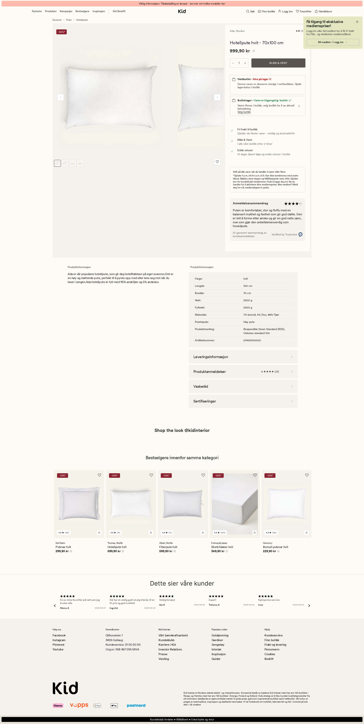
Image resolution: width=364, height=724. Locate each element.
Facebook (59, 635)
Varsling (163, 659)
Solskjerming (220, 635)
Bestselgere (82, 11)
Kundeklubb (166, 640)
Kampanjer (66, 11)
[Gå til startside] (182, 11)
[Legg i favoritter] (217, 161)
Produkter (51, 11)
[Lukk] (357, 22)
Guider (216, 659)
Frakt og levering (275, 644)
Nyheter (37, 11)
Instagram (59, 640)
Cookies (269, 654)
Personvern (271, 649)
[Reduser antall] (233, 63)
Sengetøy (218, 644)
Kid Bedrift (119, 11)
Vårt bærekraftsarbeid (172, 635)
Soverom (57, 20)
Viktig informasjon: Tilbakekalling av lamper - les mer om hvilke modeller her (182, 3)
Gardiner (217, 640)
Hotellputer (82, 20)
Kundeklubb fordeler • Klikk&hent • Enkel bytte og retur (182, 719)
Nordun (240, 30)
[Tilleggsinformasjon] (253, 51)
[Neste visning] (217, 97)
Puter (69, 20)
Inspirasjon (99, 11)
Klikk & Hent (278, 62)
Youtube (58, 649)
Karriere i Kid (167, 644)
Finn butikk (271, 640)
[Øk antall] (245, 63)
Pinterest (58, 644)
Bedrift (269, 659)
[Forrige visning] (60, 97)
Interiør (216, 649)
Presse (162, 654)
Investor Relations (170, 649)
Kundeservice (273, 635)
